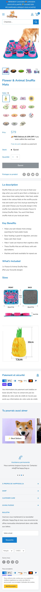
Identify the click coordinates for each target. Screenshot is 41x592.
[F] (14, 98)
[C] (31, 98)
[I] (23, 123)
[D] (14, 107)
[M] (23, 115)
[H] (31, 115)
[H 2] (14, 123)
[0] (36, 14)
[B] (6, 107)
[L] (14, 115)
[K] (6, 115)
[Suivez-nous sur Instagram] (12, 562)
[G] (6, 98)
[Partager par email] (37, 174)
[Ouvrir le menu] (3, 14)
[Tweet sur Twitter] (32, 174)
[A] (23, 98)
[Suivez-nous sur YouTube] (16, 562)
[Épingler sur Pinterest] (28, 174)
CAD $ (18, 551)
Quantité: (6, 157)
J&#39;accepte (11, 586)
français (6, 551)
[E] (23, 107)
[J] (31, 107)
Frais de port (15, 144)
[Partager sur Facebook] (24, 174)
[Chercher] (36, 21)
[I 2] (6, 123)
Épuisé (20, 165)
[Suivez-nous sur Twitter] (8, 562)
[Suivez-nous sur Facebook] (3, 562)
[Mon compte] (32, 14)
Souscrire (9, 540)
